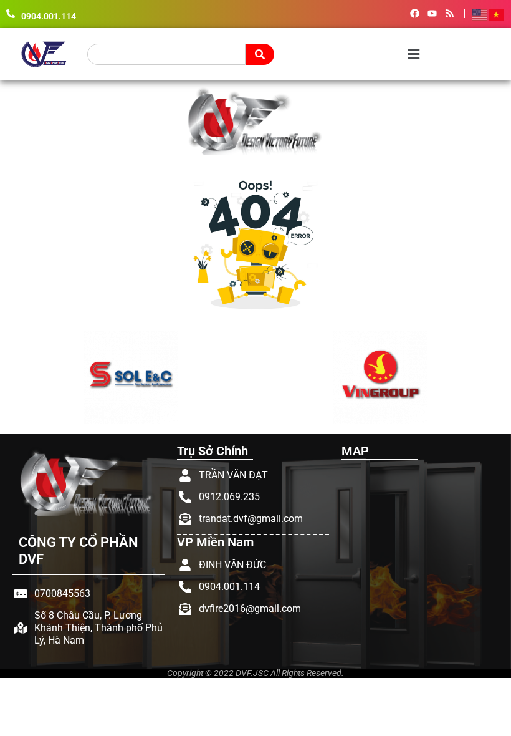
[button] (355, 53)
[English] (480, 13)
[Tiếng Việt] (497, 13)
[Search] (260, 54)
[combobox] (166, 54)
